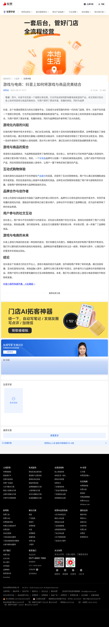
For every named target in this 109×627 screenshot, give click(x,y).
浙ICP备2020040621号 (91, 599)
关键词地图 (95, 595)
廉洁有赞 (54, 591)
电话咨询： (37, 556)
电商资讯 (7, 78)
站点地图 (84, 595)
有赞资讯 (64, 595)
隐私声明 (16, 591)
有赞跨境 (44, 595)
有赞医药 (35, 595)
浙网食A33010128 (67, 602)
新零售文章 (74, 595)
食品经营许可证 (23, 595)
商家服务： (35, 564)
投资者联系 (33, 574)
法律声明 (6, 591)
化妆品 (42, 158)
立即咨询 (10, 352)
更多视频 (13, 403)
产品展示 (41, 176)
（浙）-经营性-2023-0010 (87, 602)
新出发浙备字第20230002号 (13, 602)
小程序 (17, 78)
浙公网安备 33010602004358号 (18, 599)
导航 (102, 4)
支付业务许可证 (8, 595)
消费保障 (32, 570)
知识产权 (25, 591)
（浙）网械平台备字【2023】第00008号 (42, 602)
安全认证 (44, 591)
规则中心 (35, 591)
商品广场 (54, 595)
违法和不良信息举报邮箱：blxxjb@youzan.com (79, 591)
